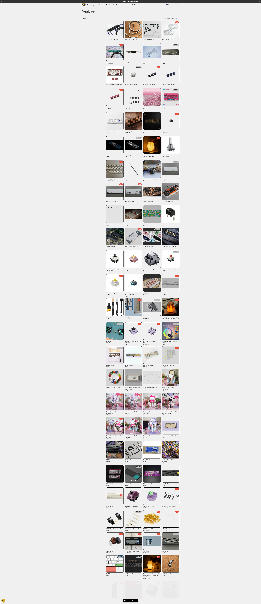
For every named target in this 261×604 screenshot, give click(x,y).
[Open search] (172, 4)
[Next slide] (121, 29)
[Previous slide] (108, 29)
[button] (172, 18)
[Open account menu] (174, 4)
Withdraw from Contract (130, 600)
